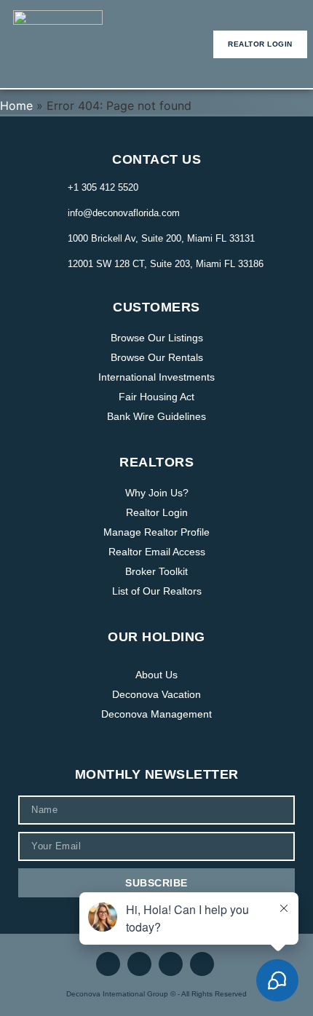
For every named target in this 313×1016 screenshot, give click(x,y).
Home (16, 105)
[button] (161, 44)
